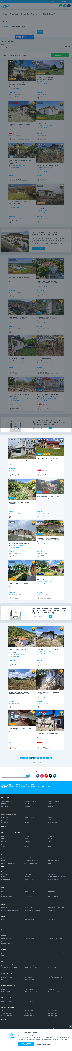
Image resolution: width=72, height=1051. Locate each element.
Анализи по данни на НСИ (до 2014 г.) (56, 952)
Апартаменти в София (52, 1013)
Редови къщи (27, 806)
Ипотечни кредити (28, 877)
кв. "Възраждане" (18, 462)
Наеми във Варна (51, 919)
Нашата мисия (4, 858)
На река (26, 823)
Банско (2, 843)
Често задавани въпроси (6, 965)
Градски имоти (27, 1013)
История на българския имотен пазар (9, 953)
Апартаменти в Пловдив (53, 1015)
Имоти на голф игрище (29, 989)
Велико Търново (51, 836)
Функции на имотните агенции (54, 964)
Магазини (26, 893)
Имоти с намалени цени (29, 938)
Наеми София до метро (29, 919)
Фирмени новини (56, 1028)
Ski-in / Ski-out (4, 989)
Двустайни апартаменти (53, 800)
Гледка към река (28, 1000)
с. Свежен (50, 581)
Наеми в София (4, 919)
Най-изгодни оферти (52, 976)
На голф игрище (27, 822)
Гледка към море (5, 1000)
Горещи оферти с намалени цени (55, 938)
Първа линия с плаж (52, 988)
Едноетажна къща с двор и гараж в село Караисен (47, 734)
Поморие (49, 841)
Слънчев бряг (4, 839)
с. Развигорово (22, 505)
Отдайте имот (27, 876)
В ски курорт (27, 819)
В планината (4, 820)
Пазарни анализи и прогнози (7, 952)
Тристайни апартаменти (6, 801)
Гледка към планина (28, 1001)
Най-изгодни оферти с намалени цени (9, 940)
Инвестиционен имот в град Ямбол (19, 460)
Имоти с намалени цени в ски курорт (9, 941)
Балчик (49, 846)
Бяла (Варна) (27, 841)
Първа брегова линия (29, 988)
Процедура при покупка (29, 964)
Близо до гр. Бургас (43, 462)
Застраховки (50, 877)
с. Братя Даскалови (54, 541)
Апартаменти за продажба (53, 1012)
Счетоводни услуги (5, 881)
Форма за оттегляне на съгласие (8, 863)
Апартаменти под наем (6, 1013)
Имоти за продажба (28, 874)
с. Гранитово (49, 651)
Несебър (26, 839)
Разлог (25, 843)
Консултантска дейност (53, 879)
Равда (49, 839)
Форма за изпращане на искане (31, 863)
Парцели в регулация (29, 891)
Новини (26, 953)
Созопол (26, 838)
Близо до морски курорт (29, 817)
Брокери (3, 860)
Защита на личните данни (53, 860)
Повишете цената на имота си (30, 967)
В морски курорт (4, 817)
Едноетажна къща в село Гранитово (47, 649)
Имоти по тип (27, 889)
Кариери (49, 863)
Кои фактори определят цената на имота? (10, 910)
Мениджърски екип (52, 858)
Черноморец (4, 846)
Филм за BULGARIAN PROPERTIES (31, 860)
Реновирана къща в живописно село (19, 543)
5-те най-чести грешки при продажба (32, 910)
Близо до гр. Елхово (43, 651)
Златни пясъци (27, 846)
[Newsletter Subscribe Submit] (27, 776)
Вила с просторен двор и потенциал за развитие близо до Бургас (47, 459)
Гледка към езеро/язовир (6, 1001)
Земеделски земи (51, 891)
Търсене (8, 1028)
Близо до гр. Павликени (43, 737)
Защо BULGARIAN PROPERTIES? (8, 857)
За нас (19, 1028)
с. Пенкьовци (50, 500)
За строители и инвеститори (30, 909)
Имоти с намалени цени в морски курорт (56, 940)
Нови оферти (27, 976)
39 (47, 758)
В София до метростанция (53, 896)
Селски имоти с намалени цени (31, 941)
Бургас (2, 836)
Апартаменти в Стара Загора (7, 1016)
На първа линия (51, 823)
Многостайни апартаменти (53, 801)
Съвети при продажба (52, 910)
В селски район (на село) (53, 820)
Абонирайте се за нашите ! (12, 772)
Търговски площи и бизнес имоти (55, 977)
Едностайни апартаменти (30, 800)
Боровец (49, 843)
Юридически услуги (5, 879)
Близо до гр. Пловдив (43, 581)
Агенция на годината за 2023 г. (31, 857)
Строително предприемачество (31, 881)
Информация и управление (43, 1044)
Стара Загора (27, 836)
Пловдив (26, 835)
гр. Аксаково (13, 731)
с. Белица (22, 654)
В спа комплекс (4, 822)
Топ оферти (3, 1010)
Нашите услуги (47, 1028)
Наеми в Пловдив (5, 920)
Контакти (63, 1028)
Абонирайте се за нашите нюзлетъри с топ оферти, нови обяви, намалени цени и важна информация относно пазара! (50, 611)
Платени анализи (28, 952)
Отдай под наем (27, 920)
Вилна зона (49, 462)
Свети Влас (50, 838)
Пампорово (3, 844)
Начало (3, 1028)
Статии (2, 955)
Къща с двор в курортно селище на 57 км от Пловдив (48, 578)
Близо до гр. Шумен (14, 505)
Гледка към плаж (51, 1000)
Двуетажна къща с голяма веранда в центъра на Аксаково (20, 729)
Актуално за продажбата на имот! (55, 909)
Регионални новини (52, 953)
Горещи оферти (4, 976)
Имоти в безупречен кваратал (54, 991)
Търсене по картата (5, 889)
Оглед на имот (14, 1028)
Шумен (2, 838)
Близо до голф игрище (52, 822)
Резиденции (50, 806)
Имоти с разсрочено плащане (30, 979)
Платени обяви (4, 979)
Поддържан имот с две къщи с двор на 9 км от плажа (19, 584)
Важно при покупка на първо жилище (9, 964)
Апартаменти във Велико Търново (31, 1016)
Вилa (45, 464)
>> (50, 758)
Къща (17, 507)
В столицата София (28, 896)
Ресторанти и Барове (52, 893)
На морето (50, 817)
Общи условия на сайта (53, 861)
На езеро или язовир (5, 823)
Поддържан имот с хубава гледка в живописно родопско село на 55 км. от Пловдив (19, 651)
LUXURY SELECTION (5, 991)
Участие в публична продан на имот (9, 967)
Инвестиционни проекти (29, 894)
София (2, 835)
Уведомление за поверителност (32, 790)
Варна (49, 835)
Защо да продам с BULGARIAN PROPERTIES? (57, 907)
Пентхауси (26, 803)
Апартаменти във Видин (53, 1016)
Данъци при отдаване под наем (54, 965)
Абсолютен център (5, 988)
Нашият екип (27, 858)
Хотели (2, 894)
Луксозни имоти (28, 977)
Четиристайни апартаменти (30, 801)
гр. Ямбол (12, 462)
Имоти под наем (51, 874)
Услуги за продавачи (5, 909)
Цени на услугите (5, 874)
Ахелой (26, 844)
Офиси (2, 893)
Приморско (3, 841)
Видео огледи (4, 929)
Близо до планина (28, 820)
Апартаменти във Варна (6, 1015)
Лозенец (49, 844)
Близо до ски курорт (52, 819)
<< (21, 758)
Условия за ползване (19, 790)
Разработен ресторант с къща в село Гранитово (48, 692)
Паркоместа (4, 804)
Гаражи (49, 803)
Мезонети (3, 803)
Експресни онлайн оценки (7, 877)
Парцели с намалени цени (53, 941)
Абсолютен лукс (51, 989)
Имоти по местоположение (7, 896)
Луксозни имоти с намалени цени (31, 940)
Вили (49, 804)
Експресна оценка (28, 907)
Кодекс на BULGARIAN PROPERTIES (55, 857)
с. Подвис (21, 545)
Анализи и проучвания (29, 879)
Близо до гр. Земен (43, 500)
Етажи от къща (4, 806)
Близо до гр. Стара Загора (44, 541)
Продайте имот (4, 876)
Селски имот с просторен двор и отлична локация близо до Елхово (19, 692)
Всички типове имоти (52, 894)
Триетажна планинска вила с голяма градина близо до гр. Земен (48, 497)
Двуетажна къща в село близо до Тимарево (19, 502)
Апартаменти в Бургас (29, 1015)
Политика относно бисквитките (46, 790)
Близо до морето (5, 819)
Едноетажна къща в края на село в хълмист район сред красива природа (48, 538)
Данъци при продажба (29, 965)
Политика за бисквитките (30, 861)
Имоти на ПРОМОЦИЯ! (6, 938)
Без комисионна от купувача (7, 943)
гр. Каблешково (22, 586)
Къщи (25, 804)
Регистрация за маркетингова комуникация (57, 876)
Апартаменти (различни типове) (8, 800)
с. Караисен (51, 737)
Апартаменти (50, 889)
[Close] (70, 1026)
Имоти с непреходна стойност (30, 991)
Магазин (18, 464)
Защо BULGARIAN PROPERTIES (29, 1028)
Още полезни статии (52, 967)
